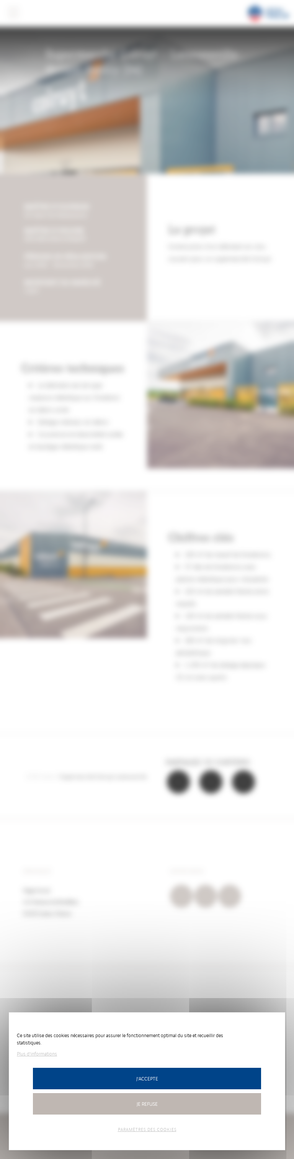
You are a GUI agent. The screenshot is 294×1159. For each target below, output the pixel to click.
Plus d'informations (37, 1053)
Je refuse (147, 1103)
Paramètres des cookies (147, 1129)
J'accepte (147, 1078)
